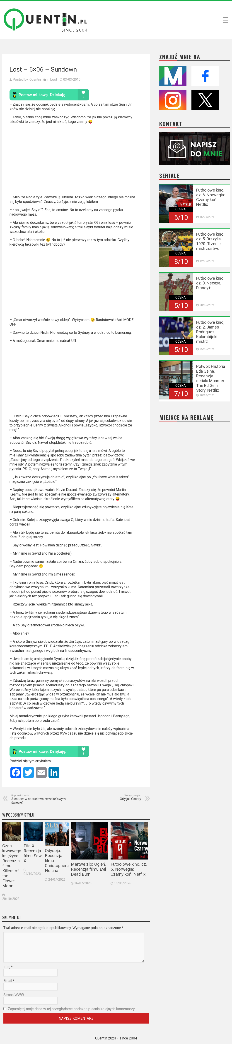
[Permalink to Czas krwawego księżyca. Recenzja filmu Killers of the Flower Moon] (11, 831)
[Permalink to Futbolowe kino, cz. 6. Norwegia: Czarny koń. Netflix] (129, 841)
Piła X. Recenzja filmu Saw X (33, 853)
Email (7, 981)
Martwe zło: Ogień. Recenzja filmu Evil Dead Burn (88, 869)
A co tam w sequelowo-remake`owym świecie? (38, 799)
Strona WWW (13, 995)
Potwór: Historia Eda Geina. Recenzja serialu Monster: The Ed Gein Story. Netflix (210, 378)
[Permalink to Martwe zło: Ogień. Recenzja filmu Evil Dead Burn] (89, 841)
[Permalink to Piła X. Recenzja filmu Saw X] (33, 831)
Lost (53, 79)
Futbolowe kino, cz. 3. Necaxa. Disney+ (210, 283)
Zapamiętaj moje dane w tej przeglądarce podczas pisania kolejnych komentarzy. (71, 1009)
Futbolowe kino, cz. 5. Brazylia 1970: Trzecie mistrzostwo (210, 241)
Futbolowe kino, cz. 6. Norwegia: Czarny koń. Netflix (129, 869)
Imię (6, 966)
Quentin (35, 79)
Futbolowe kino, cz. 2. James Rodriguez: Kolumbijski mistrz (210, 332)
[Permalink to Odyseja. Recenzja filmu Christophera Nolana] (57, 834)
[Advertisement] (73, 161)
